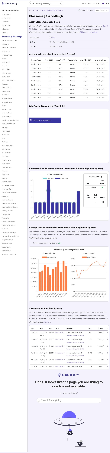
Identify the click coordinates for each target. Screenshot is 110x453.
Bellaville (4, 33)
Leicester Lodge (7, 109)
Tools (97, 4)
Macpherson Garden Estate (11, 120)
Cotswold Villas (7, 55)
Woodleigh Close (71, 335)
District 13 (80, 335)
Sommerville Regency (9, 204)
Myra (3, 138)
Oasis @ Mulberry (7, 146)
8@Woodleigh (6, 18)
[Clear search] (60, 4)
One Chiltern (6, 149)
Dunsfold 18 (6, 77)
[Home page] (30, 10)
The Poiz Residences (8, 222)
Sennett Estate (6, 182)
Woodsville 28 (6, 251)
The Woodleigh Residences (10, 236)
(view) (53, 38)
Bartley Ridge (6, 25)
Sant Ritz (5, 178)
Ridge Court (5, 175)
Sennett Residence (8, 185)
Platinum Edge (6, 167)
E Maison (5, 84)
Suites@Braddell (7, 211)
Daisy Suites (6, 69)
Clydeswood (6, 51)
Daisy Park (5, 66)
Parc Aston (5, 156)
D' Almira (4, 59)
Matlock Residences (8, 124)
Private (90, 4)
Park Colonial (6, 164)
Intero (4, 106)
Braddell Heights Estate (9, 40)
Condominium (60, 333)
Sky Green (5, 196)
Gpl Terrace (5, 95)
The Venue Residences (9, 233)
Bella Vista (5, 29)
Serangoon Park (7, 189)
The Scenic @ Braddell (9, 225)
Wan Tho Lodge (7, 243)
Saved (106, 4)
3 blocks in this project (88, 32)
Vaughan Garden (7, 240)
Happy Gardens (7, 98)
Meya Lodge (6, 131)
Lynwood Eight (6, 117)
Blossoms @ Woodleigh (12, 37)
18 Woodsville (6, 15)
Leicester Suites (7, 113)
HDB (83, 4)
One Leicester (6, 153)
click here (46, 322)
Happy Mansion (7, 102)
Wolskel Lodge (6, 247)
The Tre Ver (5, 229)
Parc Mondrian (6, 160)
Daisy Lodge (6, 62)
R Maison (5, 171)
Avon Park (5, 22)
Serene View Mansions (9, 193)
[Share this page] (81, 10)
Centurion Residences (9, 48)
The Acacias (6, 214)
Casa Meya (5, 44)
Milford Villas (6, 135)
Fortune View (6, 91)
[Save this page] (90, 10)
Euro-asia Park (6, 88)
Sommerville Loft (7, 200)
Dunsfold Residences (8, 80)
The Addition (6, 218)
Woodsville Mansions (9, 254)
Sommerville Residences (10, 207)
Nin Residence (6, 142)
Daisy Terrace (6, 73)
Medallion (5, 127)
